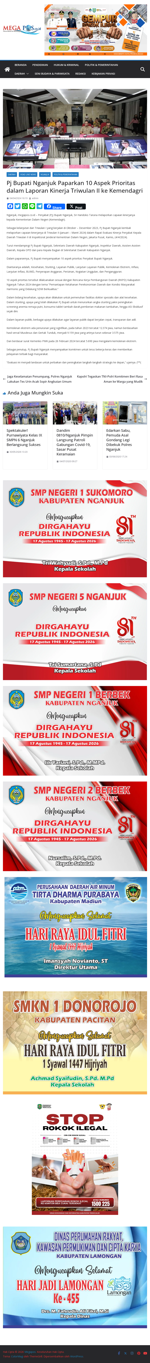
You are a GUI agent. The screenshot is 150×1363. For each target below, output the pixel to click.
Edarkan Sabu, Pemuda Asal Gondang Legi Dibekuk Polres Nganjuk (119, 440)
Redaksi (80, 73)
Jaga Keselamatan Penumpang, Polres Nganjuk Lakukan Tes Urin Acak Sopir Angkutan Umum (39, 379)
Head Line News (28, 174)
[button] (27, 73)
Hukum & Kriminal (66, 65)
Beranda (21, 65)
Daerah (20, 73)
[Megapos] (7, 69)
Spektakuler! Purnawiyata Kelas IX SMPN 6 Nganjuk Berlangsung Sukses (24, 437)
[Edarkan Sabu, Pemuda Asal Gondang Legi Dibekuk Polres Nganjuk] (125, 404)
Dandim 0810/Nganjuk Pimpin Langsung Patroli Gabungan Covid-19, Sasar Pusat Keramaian (75, 442)
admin (35, 198)
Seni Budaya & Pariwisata (52, 73)
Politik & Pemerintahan (101, 65)
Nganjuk (45, 174)
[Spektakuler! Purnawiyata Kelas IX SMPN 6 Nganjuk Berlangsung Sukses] (25, 404)
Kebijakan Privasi (103, 73)
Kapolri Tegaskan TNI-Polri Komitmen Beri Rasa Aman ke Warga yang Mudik (110, 379)
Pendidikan (40, 65)
